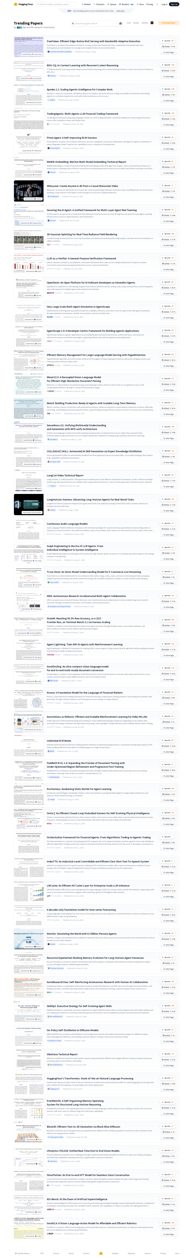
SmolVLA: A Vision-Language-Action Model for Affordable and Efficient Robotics (92, 1223)
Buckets (127, 4)
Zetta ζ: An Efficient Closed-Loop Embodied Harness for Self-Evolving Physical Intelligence (98, 813)
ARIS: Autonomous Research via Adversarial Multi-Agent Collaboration (86, 596)
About (71, 1253)
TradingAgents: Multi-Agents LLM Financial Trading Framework (82, 113)
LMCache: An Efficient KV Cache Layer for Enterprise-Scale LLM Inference (88, 885)
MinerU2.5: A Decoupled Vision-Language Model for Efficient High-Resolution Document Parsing (74, 378)
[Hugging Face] (101, 1253)
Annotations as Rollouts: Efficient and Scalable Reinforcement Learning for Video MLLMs (97, 716)
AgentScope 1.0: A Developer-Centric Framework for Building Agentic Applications (93, 330)
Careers (86, 1253)
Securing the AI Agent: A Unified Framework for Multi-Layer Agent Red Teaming (92, 210)
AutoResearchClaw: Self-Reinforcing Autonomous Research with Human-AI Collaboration (97, 982)
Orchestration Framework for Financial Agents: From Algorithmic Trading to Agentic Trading (99, 837)
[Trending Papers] (152, 22)
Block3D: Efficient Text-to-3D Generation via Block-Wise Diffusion (83, 1126)
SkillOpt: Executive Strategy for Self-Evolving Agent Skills (79, 1006)
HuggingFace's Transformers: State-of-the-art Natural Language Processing (90, 1078)
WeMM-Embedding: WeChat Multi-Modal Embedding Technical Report (86, 161)
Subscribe (120, 11)
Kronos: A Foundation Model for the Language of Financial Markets (85, 692)
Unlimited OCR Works (59, 740)
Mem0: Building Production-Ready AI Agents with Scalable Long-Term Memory (91, 403)
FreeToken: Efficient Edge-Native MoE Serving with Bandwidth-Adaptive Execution (93, 41)
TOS (42, 1253)
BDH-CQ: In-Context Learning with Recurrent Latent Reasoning (82, 65)
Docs (141, 4)
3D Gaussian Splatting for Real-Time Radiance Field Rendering (82, 234)
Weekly (136, 23)
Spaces (113, 4)
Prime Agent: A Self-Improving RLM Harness (72, 137)
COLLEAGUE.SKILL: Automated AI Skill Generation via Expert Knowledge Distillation (94, 451)
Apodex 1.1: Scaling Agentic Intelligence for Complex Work (80, 89)
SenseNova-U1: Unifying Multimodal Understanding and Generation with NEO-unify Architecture (76, 427)
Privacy (56, 1253)
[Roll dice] (120, 23)
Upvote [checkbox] (168, 40)
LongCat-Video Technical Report (65, 475)
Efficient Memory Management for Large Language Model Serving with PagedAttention (96, 355)
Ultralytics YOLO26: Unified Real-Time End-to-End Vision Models (83, 1150)
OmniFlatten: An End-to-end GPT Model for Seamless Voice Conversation (88, 1175)
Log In (164, 4)
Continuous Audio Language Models (67, 523)
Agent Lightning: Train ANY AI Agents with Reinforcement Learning (85, 644)
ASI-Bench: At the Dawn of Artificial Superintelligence (77, 1199)
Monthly (145, 23)
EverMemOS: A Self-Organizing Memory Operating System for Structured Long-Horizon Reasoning (75, 1102)
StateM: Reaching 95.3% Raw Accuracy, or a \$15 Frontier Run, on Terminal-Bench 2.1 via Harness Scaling (78, 620)
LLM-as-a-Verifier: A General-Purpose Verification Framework (81, 258)
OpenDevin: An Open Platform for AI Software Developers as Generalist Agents (91, 282)
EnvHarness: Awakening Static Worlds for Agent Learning (79, 789)
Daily (129, 23)
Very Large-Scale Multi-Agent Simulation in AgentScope (78, 306)
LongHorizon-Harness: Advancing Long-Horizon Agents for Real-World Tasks (90, 499)
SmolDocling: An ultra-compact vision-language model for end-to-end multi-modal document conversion (78, 668)
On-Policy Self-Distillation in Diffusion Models (73, 1030)
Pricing (149, 4)
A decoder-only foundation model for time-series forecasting (81, 909)
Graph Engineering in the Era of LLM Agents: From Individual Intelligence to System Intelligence (75, 547)
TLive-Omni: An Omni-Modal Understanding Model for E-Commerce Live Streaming (94, 571)
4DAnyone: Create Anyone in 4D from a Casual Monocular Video (82, 186)
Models (87, 4)
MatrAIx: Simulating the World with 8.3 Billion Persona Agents (82, 933)
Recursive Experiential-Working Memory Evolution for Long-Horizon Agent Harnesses (95, 957)
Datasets (100, 4)
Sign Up (174, 4)
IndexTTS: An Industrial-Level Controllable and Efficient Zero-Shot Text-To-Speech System (98, 861)
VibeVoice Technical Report (62, 1054)
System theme (23, 1253)
